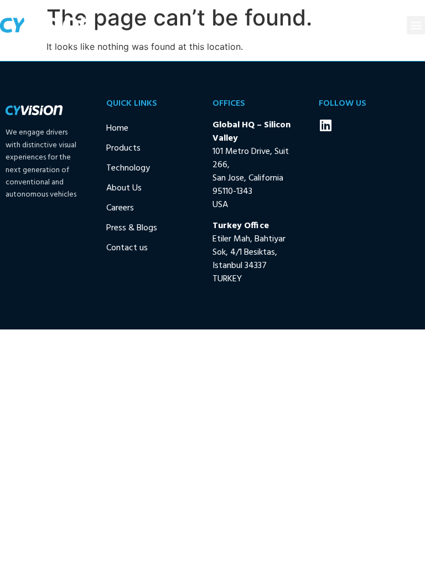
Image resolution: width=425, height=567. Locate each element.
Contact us (127, 248)
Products (123, 148)
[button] (416, 25)
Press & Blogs (131, 228)
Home (117, 128)
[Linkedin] (325, 125)
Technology (128, 168)
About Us (124, 188)
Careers (120, 208)
